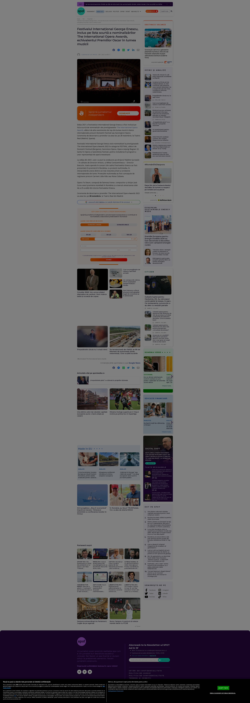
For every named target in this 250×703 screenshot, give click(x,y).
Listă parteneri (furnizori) (115, 691)
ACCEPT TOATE (223, 688)
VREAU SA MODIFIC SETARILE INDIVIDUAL (223, 693)
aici (15, 695)
